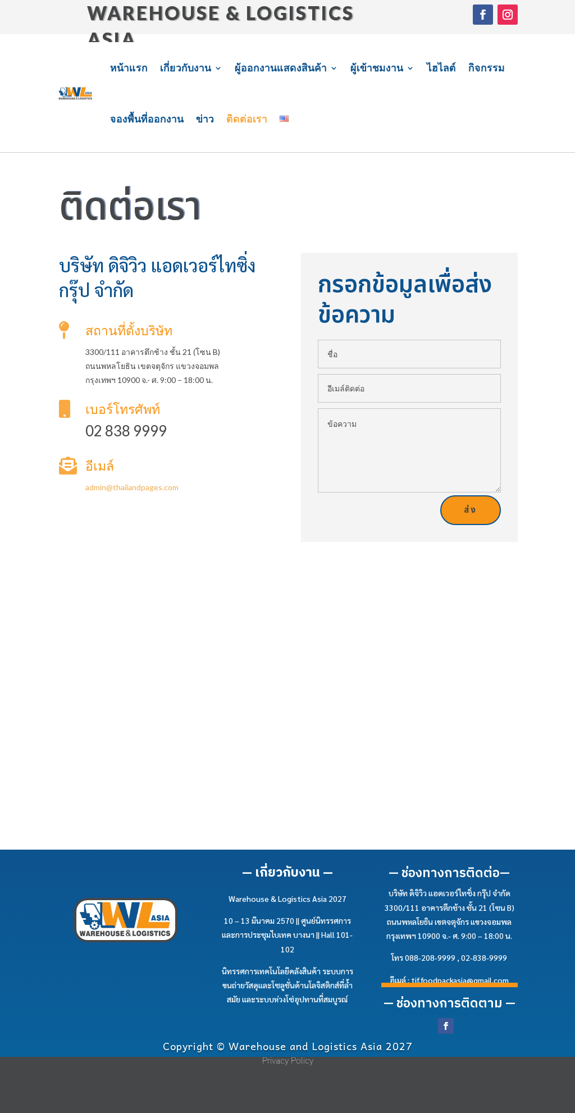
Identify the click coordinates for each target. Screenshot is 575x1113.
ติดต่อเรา (246, 118)
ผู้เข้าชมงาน (376, 67)
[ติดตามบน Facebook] (483, 14)
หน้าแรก (129, 67)
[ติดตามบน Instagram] (508, 14)
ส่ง (470, 510)
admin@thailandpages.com (132, 487)
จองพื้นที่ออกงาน (147, 118)
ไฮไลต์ (441, 67)
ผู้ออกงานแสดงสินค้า (281, 67)
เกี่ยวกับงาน (185, 67)
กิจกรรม (486, 67)
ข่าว (205, 118)
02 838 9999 (126, 431)
